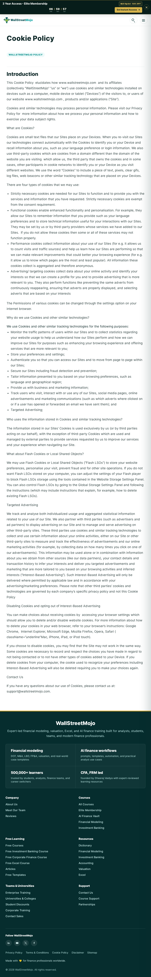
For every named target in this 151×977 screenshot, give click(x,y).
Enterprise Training (18, 892)
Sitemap (92, 952)
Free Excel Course (18, 863)
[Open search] (133, 20)
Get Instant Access (128, 9)
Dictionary (85, 845)
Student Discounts (17, 904)
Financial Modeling (91, 822)
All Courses (86, 804)
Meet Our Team (15, 810)
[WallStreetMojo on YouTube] (17, 943)
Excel (82, 875)
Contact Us (86, 892)
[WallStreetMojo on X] (25, 943)
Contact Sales (14, 916)
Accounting (86, 863)
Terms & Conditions (37, 952)
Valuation (85, 869)
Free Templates (16, 875)
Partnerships (87, 904)
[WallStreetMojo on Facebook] (34, 943)
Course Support (89, 898)
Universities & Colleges (21, 898)
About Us (11, 804)
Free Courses (14, 845)
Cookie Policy (60, 952)
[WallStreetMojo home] (18, 20)
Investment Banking (91, 828)
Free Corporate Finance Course (26, 857)
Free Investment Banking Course (27, 851)
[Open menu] (144, 20)
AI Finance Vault (89, 816)
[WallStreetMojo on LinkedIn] (9, 943)
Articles (10, 869)
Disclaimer (78, 952)
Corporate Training (18, 910)
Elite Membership (90, 810)
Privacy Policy (14, 952)
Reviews (11, 816)
